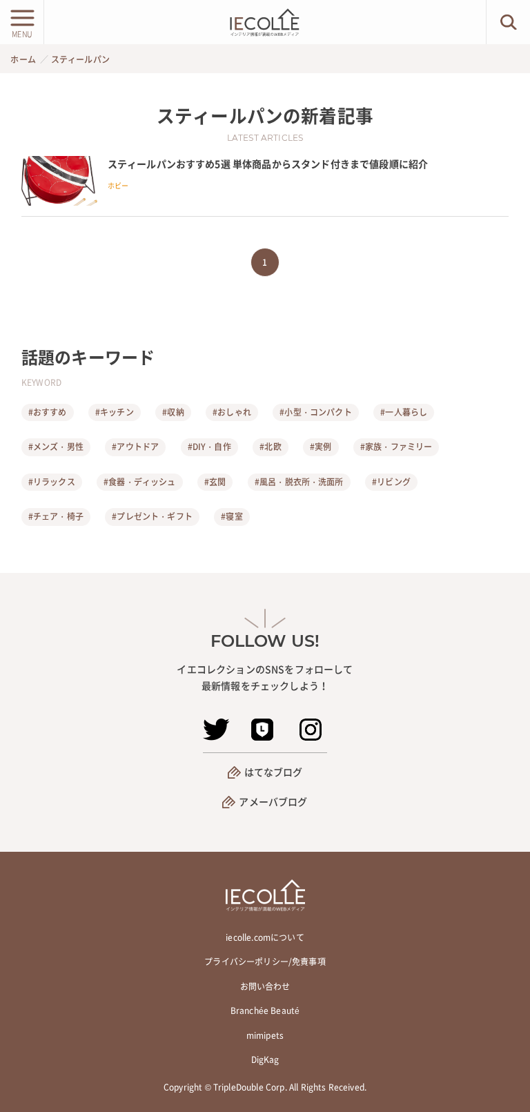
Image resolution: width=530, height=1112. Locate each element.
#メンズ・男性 (56, 446)
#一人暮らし (403, 412)
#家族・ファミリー (396, 446)
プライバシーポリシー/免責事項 (264, 961)
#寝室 (231, 516)
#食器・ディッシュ (139, 482)
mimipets (265, 1035)
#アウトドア (135, 446)
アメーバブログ (273, 801)
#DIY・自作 (209, 446)
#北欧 (270, 446)
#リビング (391, 482)
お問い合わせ (265, 986)
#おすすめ (47, 412)
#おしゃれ (232, 412)
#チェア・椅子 (56, 516)
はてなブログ (273, 772)
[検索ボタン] (508, 22)
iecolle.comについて (265, 937)
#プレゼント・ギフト (152, 516)
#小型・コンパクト (315, 412)
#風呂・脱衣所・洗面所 (299, 482)
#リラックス (51, 482)
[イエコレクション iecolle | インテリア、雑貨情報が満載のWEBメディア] (265, 22)
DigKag (265, 1059)
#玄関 (215, 482)
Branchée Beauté (265, 1010)
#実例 (320, 446)
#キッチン (114, 412)
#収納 (173, 412)
